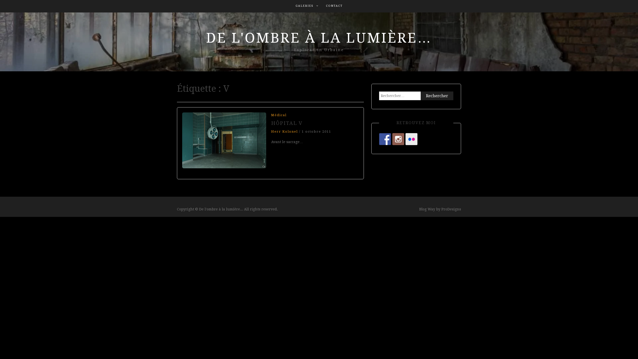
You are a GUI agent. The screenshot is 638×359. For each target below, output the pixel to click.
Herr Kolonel (284, 131)
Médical (279, 115)
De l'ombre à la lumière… (319, 38)
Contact (334, 5)
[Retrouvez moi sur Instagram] (398, 139)
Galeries (305, 5)
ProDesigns (451, 209)
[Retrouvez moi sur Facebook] (385, 139)
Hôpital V (287, 123)
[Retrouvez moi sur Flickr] (411, 139)
